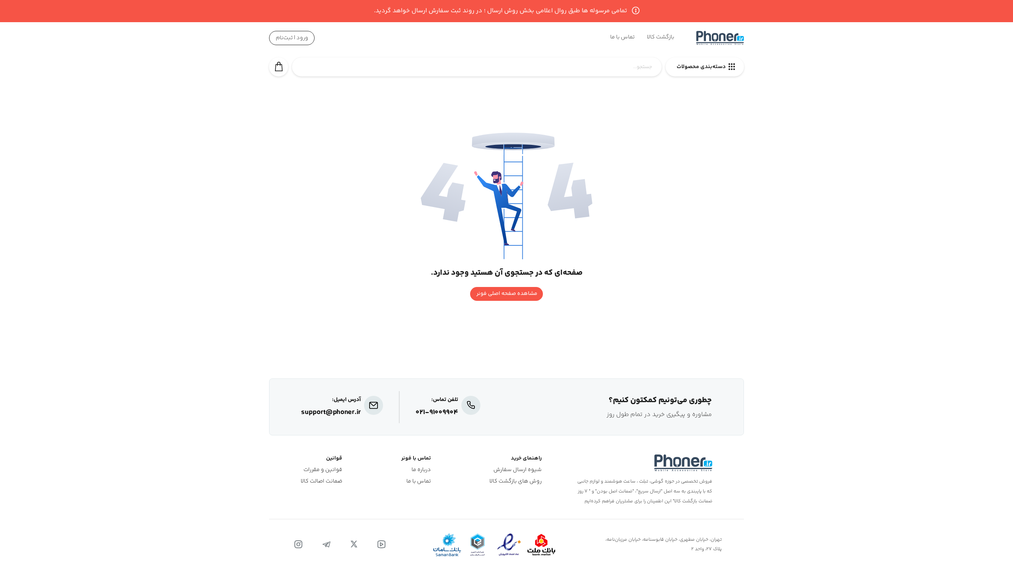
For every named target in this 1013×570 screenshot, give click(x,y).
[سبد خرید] (278, 66)
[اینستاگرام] (298, 544)
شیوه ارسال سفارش (517, 470)
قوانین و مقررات (323, 470)
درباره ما (421, 470)
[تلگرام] (326, 544)
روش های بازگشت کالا (515, 481)
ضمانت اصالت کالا (321, 481)
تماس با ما (418, 481)
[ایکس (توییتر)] (354, 544)
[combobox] (477, 71)
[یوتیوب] (381, 544)
